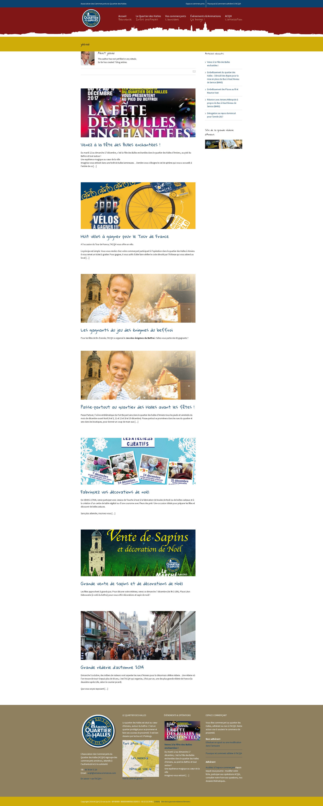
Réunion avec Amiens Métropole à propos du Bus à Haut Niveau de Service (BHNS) (222, 103)
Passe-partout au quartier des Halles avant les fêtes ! (137, 407)
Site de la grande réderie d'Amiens (175, 801)
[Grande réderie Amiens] (223, 141)
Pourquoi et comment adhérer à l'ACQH (224, 753)
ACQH (233, 16)
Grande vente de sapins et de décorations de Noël (132, 583)
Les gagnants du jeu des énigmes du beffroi (127, 330)
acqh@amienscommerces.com (101, 773)
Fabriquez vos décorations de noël (115, 492)
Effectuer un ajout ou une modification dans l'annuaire (223, 744)
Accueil (125, 16)
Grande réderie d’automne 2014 (112, 667)
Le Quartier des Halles (148, 16)
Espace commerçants (195, 3)
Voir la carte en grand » (132, 778)
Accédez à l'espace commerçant (220, 767)
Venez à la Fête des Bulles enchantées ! (120, 145)
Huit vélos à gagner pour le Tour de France (125, 236)
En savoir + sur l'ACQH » (91, 778)
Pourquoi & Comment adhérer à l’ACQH (224, 3)
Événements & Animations (205, 16)
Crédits (157, 801)
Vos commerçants (175, 16)
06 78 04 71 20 (91, 769)
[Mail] (194, 71)
